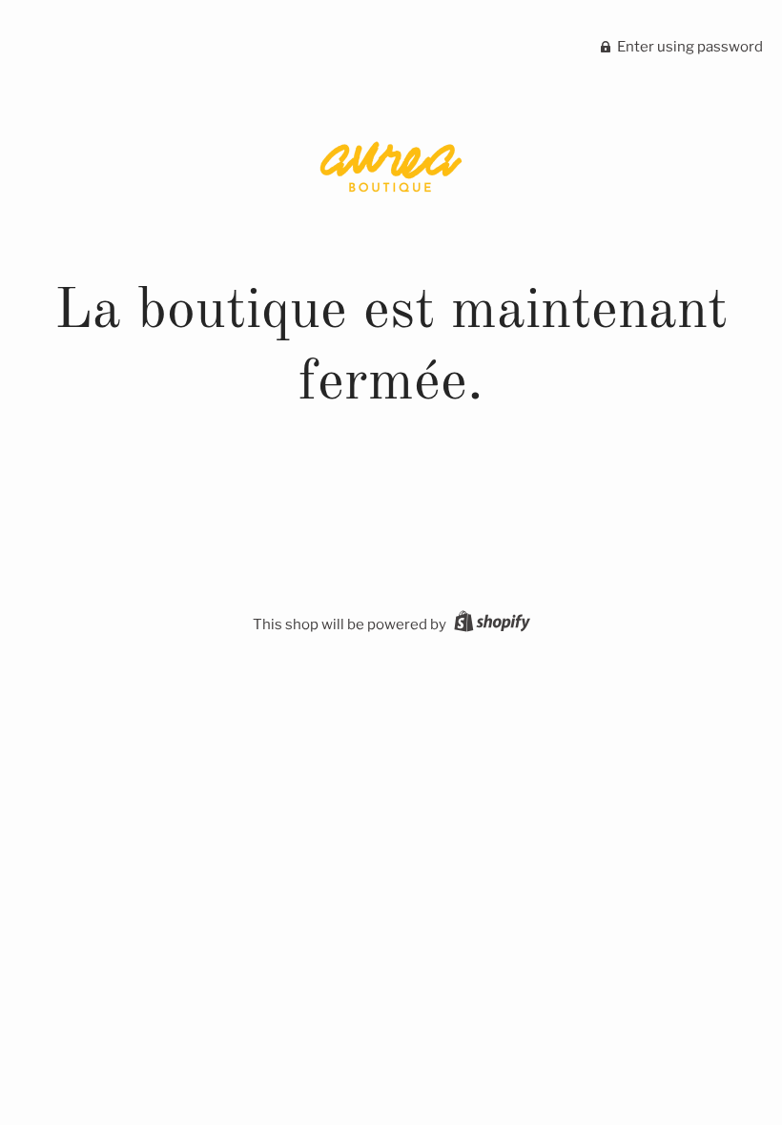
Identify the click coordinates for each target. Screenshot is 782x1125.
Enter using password (688, 46)
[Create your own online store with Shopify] (489, 624)
